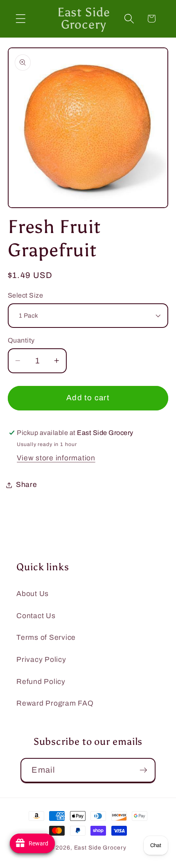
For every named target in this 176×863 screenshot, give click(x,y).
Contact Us (36, 616)
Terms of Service (46, 637)
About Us (32, 594)
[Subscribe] (143, 770)
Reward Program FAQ (55, 703)
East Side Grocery (100, 848)
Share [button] (26, 485)
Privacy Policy (41, 660)
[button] (20, 18)
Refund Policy (40, 682)
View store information (56, 458)
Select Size (25, 295)
